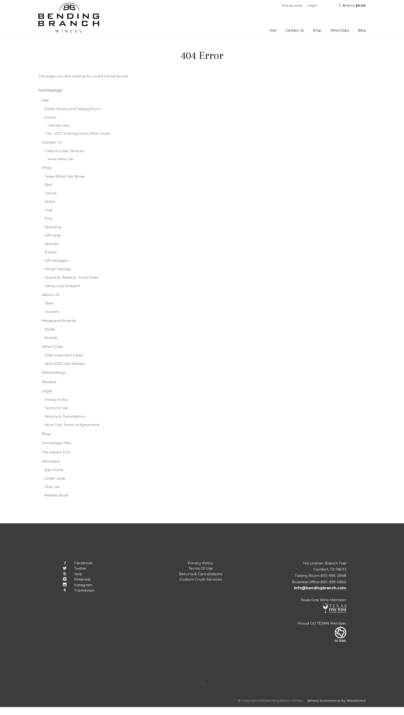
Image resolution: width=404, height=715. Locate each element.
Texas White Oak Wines (65, 176)
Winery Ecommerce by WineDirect (336, 700)
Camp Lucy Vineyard (62, 286)
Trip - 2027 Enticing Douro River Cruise (77, 133)
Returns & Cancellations (65, 416)
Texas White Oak (60, 159)
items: (354, 5)
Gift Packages (56, 261)
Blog (362, 30)
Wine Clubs (339, 30)
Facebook (83, 563)
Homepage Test (56, 443)
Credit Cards (55, 478)
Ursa (48, 210)
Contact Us (294, 30)
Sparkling (53, 227)
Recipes (49, 382)
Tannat (51, 193)
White (50, 202)
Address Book (56, 495)
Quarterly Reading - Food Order (72, 277)
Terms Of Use (56, 408)
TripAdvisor (84, 590)
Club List (52, 487)
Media (50, 329)
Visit (273, 30)
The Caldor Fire (56, 452)
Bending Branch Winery (68, 19)
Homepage (50, 90)
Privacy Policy (56, 400)
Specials (51, 244)
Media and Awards (59, 320)
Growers (52, 312)
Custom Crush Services (64, 151)
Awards (51, 338)
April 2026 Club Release (65, 364)
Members (51, 461)
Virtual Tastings (57, 269)
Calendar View (58, 125)
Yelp (78, 574)
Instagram (83, 585)
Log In (312, 5)
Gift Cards (53, 235)
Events (50, 117)
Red (48, 185)
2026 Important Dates (64, 355)
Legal (47, 391)
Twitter (80, 568)
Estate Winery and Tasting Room (73, 109)
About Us (50, 294)
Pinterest (82, 579)
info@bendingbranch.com (320, 588)
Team (49, 303)
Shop (317, 30)
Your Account (291, 5)
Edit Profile (54, 470)
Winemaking (53, 372)
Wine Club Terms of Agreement (72, 425)
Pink (48, 218)
